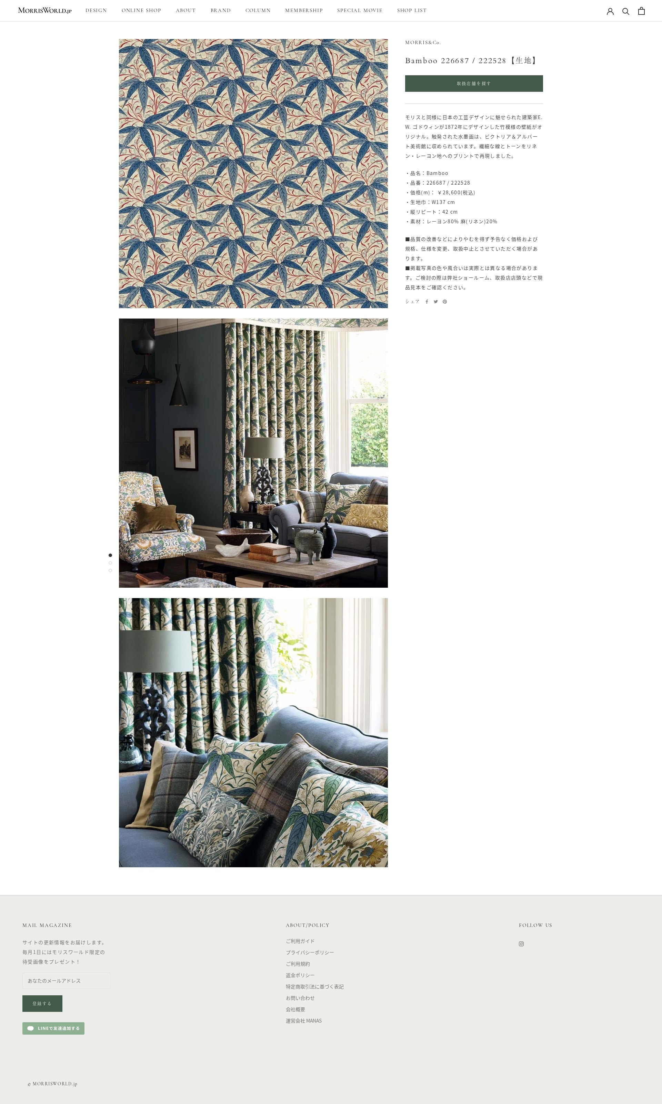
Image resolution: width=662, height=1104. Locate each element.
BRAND (221, 10)
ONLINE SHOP (141, 10)
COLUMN (258, 10)
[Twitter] (436, 302)
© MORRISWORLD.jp (53, 1084)
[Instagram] (521, 943)
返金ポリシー (300, 974)
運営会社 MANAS (304, 1020)
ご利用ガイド (300, 940)
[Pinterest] (445, 302)
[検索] (626, 10)
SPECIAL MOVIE (359, 10)
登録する (42, 1004)
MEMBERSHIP (304, 10)
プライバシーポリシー (310, 952)
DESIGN (96, 10)
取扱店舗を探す (474, 84)
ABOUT (186, 10)
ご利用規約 (298, 963)
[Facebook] (427, 302)
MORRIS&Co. (423, 43)
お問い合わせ (300, 997)
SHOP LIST (412, 10)
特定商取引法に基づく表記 (315, 986)
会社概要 (295, 1009)
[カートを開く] (641, 11)
